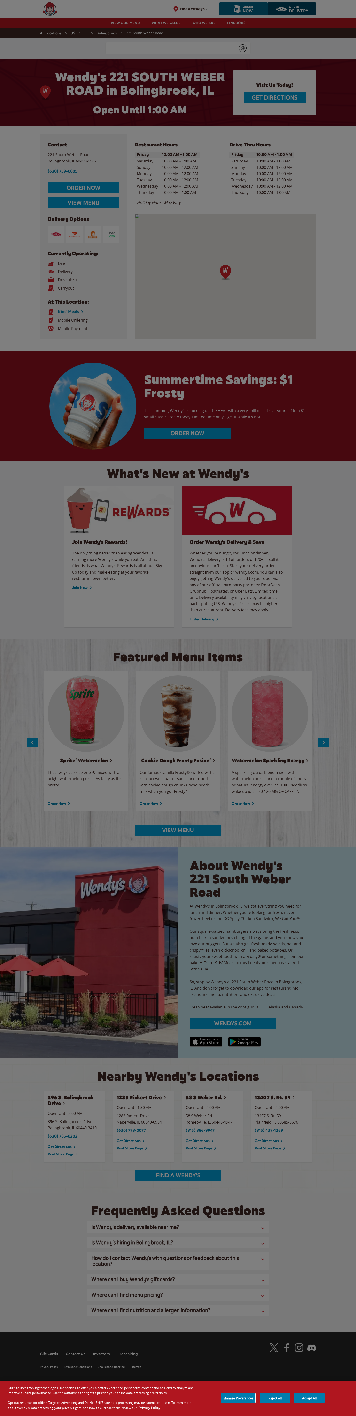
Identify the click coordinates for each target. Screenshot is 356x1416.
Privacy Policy (149, 1407)
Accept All (309, 1398)
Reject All (274, 1398)
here (166, 1402)
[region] (178, 1398)
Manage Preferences (238, 1398)
